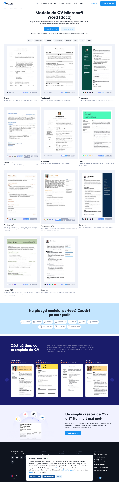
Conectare (94, 3)
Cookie (31, 472)
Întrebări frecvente (65, 3)
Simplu (49, 322)
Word (81, 40)
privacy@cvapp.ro (68, 470)
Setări (59, 476)
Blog (75, 3)
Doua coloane (58, 40)
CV (36, 3)
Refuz (56, 468)
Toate (29, 40)
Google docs (38, 40)
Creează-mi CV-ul (108, 3)
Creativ (89, 40)
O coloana (48, 40)
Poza (75, 40)
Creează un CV (45, 454)
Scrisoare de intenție (48, 3)
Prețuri (82, 3)
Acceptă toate (35, 476)
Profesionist (62, 322)
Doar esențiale (49, 476)
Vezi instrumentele (73, 433)
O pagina (68, 40)
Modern (38, 322)
